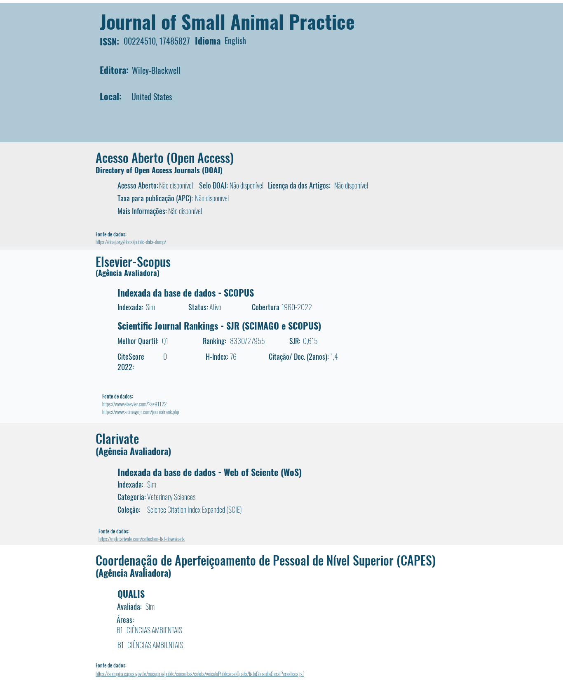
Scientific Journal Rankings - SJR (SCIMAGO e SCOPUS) (219, 325)
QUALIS (131, 593)
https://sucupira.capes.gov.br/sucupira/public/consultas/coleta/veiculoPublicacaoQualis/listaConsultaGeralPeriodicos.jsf (200, 673)
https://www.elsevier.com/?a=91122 (134, 404)
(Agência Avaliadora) (128, 272)
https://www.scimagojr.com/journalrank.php (140, 412)
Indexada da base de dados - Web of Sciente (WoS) (209, 472)
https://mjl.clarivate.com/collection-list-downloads (142, 539)
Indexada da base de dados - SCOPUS (185, 292)
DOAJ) (213, 170)
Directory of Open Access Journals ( (150, 170)
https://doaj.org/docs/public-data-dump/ (131, 242)
